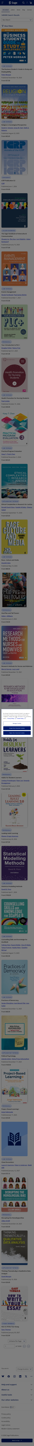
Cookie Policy (20, 718)
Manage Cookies (17, 723)
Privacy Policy (10, 718)
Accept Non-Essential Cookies (17, 728)
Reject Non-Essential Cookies (17, 733)
